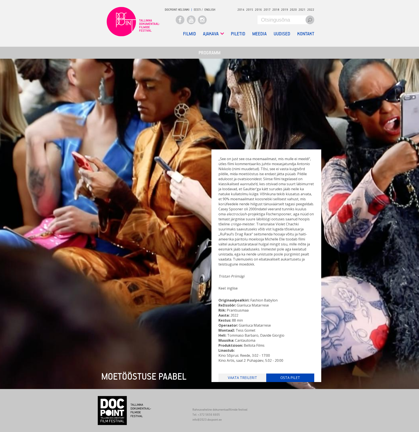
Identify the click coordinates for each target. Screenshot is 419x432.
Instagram (202, 19)
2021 (302, 9)
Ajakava (211, 33)
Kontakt (305, 34)
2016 (258, 9)
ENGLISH (209, 9)
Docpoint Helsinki (177, 9)
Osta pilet (290, 377)
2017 (267, 9)
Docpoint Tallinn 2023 (133, 21)
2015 (249, 9)
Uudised (282, 34)
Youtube (191, 19)
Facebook (180, 19)
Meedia (259, 34)
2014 (240, 9)
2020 (293, 9)
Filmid (189, 34)
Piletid (238, 34)
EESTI (197, 9)
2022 (310, 9)
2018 (275, 9)
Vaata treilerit (242, 377)
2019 (284, 9)
